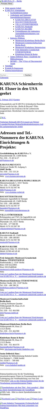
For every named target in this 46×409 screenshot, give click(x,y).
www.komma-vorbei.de (14, 192)
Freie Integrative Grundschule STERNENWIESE (27, 51)
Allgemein (4, 77)
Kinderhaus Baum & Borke (26, 54)
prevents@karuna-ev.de (9, 174)
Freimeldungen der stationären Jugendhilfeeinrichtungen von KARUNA (27, 33)
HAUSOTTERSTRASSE (26, 22)
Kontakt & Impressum (14, 68)
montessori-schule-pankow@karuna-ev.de (17, 269)
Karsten (16, 100)
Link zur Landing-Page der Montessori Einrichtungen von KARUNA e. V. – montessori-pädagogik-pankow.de (23, 275)
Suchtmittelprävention (19, 13)
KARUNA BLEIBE (23, 29)
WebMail (9, 66)
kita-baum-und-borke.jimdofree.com (19, 349)
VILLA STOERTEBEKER (26, 24)
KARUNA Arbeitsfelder (15, 10)
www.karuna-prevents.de (15, 176)
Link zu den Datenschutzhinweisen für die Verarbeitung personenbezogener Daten (22, 382)
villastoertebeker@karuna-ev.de (12, 229)
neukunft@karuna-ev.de (9, 242)
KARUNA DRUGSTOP (25, 20)
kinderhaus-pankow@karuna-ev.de (14, 288)
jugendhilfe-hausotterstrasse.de (17, 210)
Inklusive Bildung (17, 38)
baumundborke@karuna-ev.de (12, 347)
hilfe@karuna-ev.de (8, 190)
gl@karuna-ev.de (7, 160)
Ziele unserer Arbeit (13, 8)
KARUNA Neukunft (23, 27)
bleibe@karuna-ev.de (8, 253)
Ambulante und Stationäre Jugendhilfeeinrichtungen (20, 16)
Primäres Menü (6, 4)
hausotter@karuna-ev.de (10, 208)
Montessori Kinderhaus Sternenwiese (30, 47)
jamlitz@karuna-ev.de (9, 363)
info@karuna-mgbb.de (9, 313)
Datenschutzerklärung (14, 70)
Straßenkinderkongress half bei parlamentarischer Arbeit (21, 125)
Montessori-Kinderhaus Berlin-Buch (30, 40)
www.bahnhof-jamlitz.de (15, 365)
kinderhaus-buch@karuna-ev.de (13, 333)
